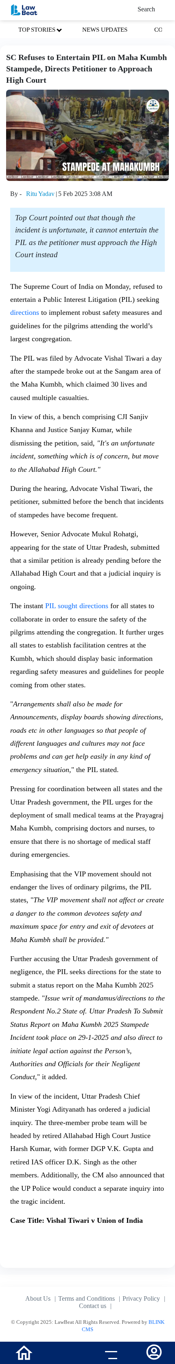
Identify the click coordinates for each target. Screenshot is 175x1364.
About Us (37, 1298)
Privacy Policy (141, 1298)
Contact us (92, 1305)
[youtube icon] (65, 1354)
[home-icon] (24, 1352)
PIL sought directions (76, 606)
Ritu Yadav (40, 193)
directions (24, 312)
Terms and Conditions (86, 1298)
